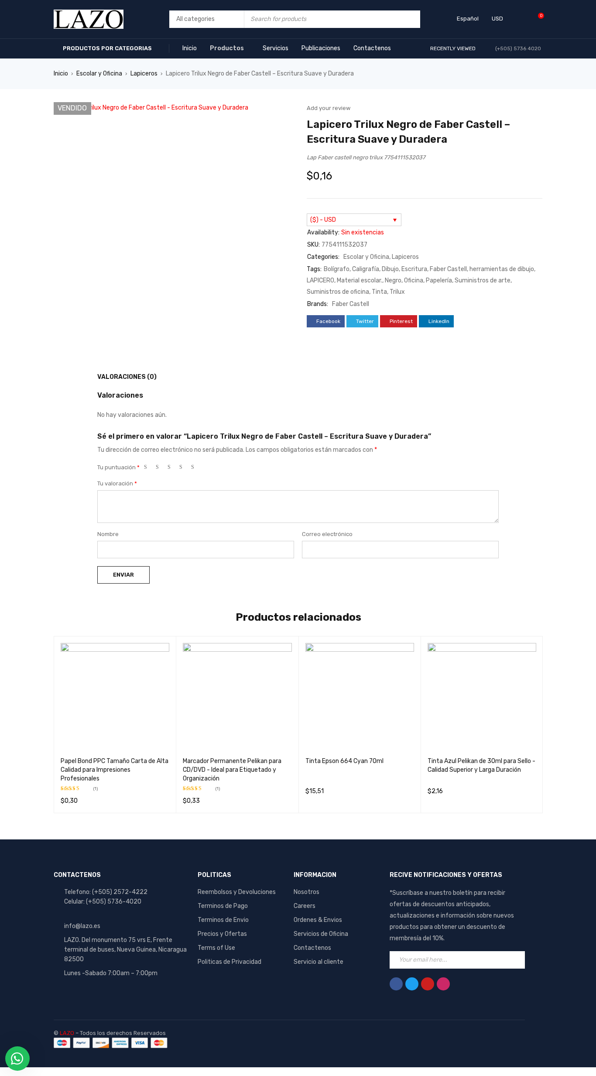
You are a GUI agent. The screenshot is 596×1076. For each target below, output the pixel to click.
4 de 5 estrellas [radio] (184, 469)
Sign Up (516, 960)
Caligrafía (365, 269)
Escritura (414, 269)
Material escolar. (359, 280)
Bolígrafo (336, 269)
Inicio (61, 73)
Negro (393, 280)
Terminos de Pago (223, 906)
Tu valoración (117, 483)
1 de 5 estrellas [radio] (149, 469)
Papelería (439, 280)
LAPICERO (320, 280)
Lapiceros (144, 73)
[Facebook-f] (396, 983)
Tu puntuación (118, 467)
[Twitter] (411, 983)
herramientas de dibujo (501, 269)
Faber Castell (448, 269)
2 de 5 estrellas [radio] (161, 469)
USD (497, 18)
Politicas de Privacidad (229, 962)
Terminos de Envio (223, 920)
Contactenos (312, 948)
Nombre (108, 534)
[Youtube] (427, 983)
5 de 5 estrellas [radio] (196, 469)
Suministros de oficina (338, 292)
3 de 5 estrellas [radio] (173, 469)
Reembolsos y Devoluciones (237, 892)
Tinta (379, 292)
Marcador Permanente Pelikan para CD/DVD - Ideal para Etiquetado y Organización (232, 769)
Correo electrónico (327, 534)
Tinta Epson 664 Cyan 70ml (344, 761)
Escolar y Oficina (99, 73)
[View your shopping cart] (536, 19)
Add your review (328, 108)
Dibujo (390, 269)
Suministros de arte (482, 280)
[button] (282, 113)
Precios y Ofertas (222, 934)
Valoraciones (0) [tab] (127, 377)
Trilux (397, 292)
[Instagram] (443, 983)
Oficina (413, 280)
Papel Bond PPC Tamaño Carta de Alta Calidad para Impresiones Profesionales (114, 769)
